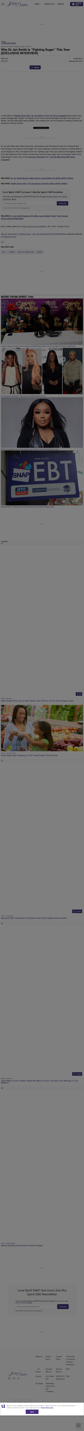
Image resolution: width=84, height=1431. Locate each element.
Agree (32, 1412)
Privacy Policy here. (47, 1408)
